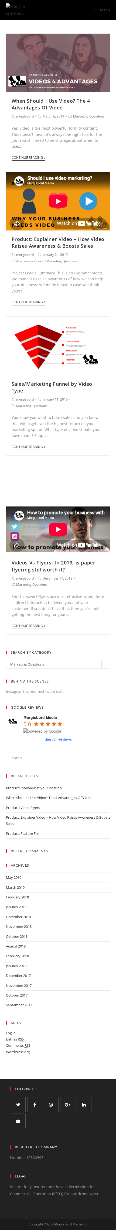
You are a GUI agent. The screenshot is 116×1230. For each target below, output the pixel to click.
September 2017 (19, 1004)
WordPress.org (18, 1051)
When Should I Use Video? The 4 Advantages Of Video (51, 104)
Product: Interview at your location (34, 787)
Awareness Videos (30, 261)
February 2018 (17, 955)
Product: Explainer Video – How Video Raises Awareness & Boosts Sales (58, 242)
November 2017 (19, 985)
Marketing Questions (88, 116)
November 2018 (19, 926)
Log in (11, 1033)
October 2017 (17, 995)
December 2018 (18, 916)
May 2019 (13, 877)
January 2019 (16, 906)
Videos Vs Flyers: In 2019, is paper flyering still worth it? (53, 566)
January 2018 (16, 965)
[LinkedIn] (84, 1104)
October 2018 (17, 936)
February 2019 (17, 897)
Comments (18, 1045)
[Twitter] (18, 1104)
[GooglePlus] (67, 1104)
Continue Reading (27, 158)
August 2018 (16, 946)
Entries (15, 1039)
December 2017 (18, 975)
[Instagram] (51, 1104)
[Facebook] (34, 1104)
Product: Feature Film (23, 833)
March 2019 (15, 887)
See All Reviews (58, 739)
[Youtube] (18, 1121)
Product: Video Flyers (23, 807)
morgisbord (25, 116)
